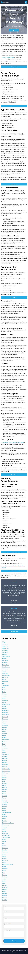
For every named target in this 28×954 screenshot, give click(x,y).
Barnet (3, 743)
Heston (4, 854)
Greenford (4, 816)
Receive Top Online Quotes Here (14, 570)
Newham (4, 741)
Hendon (4, 698)
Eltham (4, 818)
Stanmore (4, 800)
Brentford (4, 806)
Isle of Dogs (5, 725)
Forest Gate (5, 718)
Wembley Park (5, 754)
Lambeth (4, 737)
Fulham (4, 750)
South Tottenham (6, 656)
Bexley (4, 881)
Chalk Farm (3, 567)
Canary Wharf (5, 714)
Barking (4, 785)
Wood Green (5, 660)
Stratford (4, 702)
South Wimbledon (6, 812)
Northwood (4, 877)
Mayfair (4, 671)
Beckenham (5, 833)
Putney (4, 775)
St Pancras (7, 566)
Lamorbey (4, 858)
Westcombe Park (6, 768)
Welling (4, 845)
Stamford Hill (5, 652)
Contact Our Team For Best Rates (14, 551)
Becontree (4, 827)
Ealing (3, 797)
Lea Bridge (4, 662)
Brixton (4, 735)
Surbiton (4, 879)
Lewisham (4, 783)
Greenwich (4, 748)
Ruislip (4, 870)
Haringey (4, 654)
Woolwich (4, 795)
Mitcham (4, 831)
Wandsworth (5, 764)
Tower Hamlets (5, 685)
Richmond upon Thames (8, 822)
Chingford (4, 756)
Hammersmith (5, 739)
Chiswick (4, 766)
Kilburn (4, 679)
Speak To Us (14, 297)
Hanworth (4, 889)
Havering (4, 874)
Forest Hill (4, 787)
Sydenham (4, 804)
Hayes (3, 872)
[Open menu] (26, 2)
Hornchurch (5, 887)
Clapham (4, 733)
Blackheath (5, 773)
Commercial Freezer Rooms (7, 57)
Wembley (4, 762)
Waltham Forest (6, 704)
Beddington (5, 860)
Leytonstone (5, 712)
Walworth (4, 693)
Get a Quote (13, 30)
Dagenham (4, 852)
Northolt (4, 829)
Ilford (3, 781)
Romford (4, 866)
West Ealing (5, 802)
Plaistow (4, 731)
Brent (3, 687)
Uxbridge (4, 893)
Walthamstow (5, 710)
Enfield (4, 745)
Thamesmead (5, 825)
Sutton (3, 883)
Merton (4, 814)
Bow (3, 683)
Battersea (4, 727)
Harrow (4, 808)
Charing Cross (5, 669)
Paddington (5, 677)
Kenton (4, 791)
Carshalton (4, 868)
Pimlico (4, 691)
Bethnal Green (5, 664)
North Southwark (6, 675)
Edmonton (4, 708)
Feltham (4, 891)
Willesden (4, 696)
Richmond (4, 820)
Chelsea (4, 706)
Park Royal (4, 758)
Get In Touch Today (14, 66)
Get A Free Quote (14, 631)
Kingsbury (4, 729)
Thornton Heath (6, 837)
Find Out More (14, 184)
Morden (4, 839)
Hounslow (4, 849)
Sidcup (4, 856)
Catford (4, 793)
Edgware (4, 777)
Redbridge (4, 760)
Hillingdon (4, 885)
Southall (4, 841)
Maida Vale (5, 673)
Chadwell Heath (6, 835)
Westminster (5, 681)
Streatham (4, 789)
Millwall (4, 723)
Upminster (4, 897)
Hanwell (4, 810)
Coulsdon (4, 899)
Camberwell (5, 716)
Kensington (5, 700)
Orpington (4, 895)
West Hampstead (6, 666)
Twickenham (5, 847)
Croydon (4, 862)
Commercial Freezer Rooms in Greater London (13, 442)
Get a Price (14, 105)
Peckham (4, 721)
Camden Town (14, 566)
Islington (3, 566)
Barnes (4, 779)
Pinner (3, 843)
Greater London (6, 770)
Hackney (4, 658)
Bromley (4, 689)
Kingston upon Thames (7, 864)
